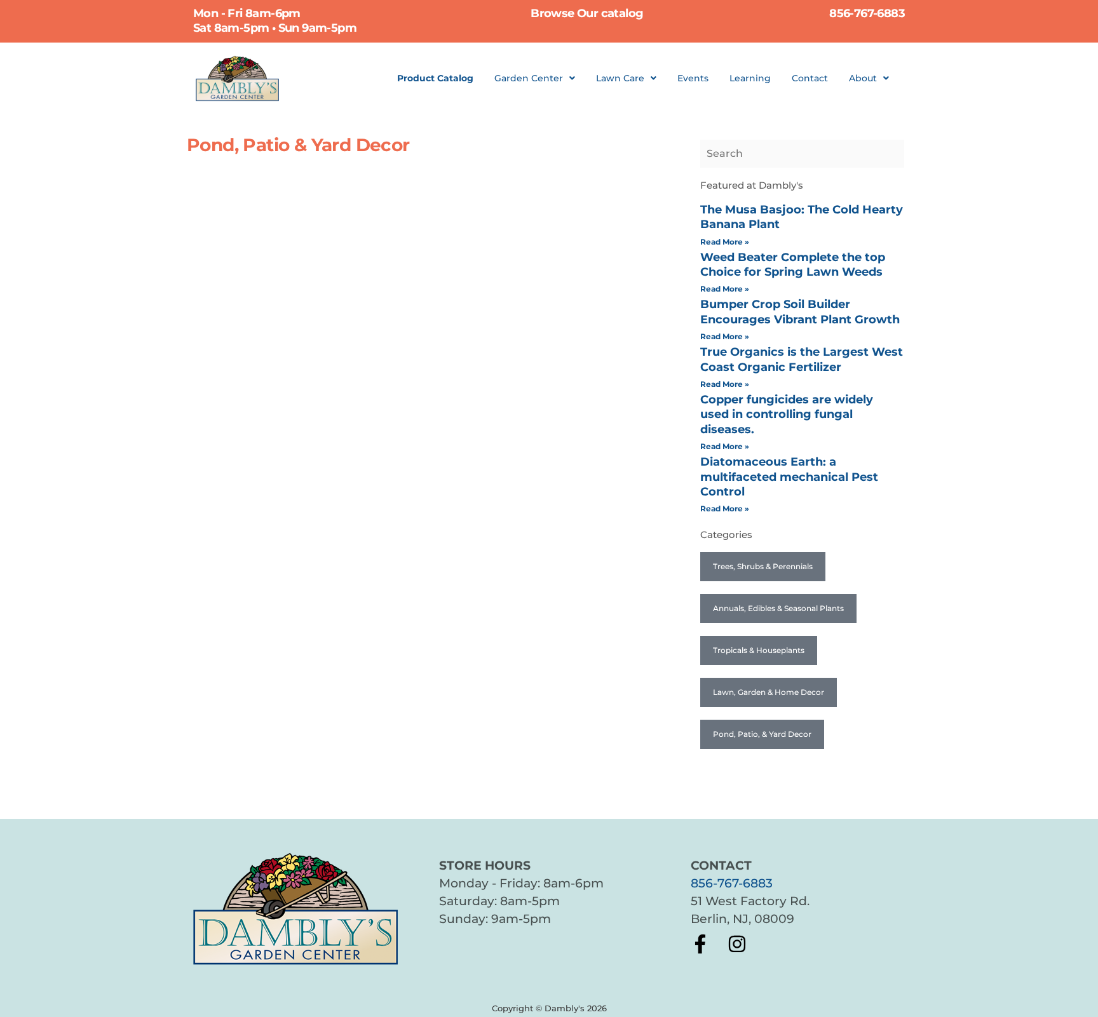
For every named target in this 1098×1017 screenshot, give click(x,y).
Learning (750, 78)
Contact (810, 78)
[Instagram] (737, 943)
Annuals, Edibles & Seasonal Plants (778, 608)
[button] (535, 78)
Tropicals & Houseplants (758, 650)
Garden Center (528, 78)
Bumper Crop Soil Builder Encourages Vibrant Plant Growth (800, 311)
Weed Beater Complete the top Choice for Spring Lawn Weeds (792, 264)
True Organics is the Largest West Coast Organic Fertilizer (801, 359)
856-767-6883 (732, 883)
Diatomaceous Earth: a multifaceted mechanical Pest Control (789, 477)
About (863, 78)
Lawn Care (620, 78)
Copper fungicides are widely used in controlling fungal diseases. (786, 414)
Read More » (724, 241)
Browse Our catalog (587, 13)
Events (692, 78)
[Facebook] (700, 943)
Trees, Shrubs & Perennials (763, 566)
